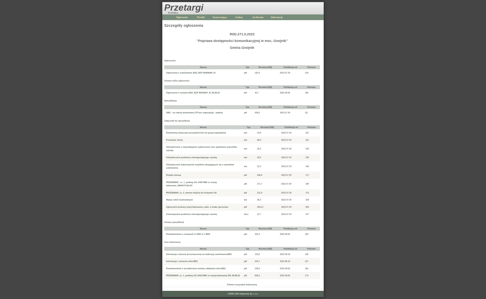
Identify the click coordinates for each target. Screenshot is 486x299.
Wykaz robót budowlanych (179, 200)
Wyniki (201, 17)
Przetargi (183, 7)
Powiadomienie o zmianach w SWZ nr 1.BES (188, 234)
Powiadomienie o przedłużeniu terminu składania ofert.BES (196, 268)
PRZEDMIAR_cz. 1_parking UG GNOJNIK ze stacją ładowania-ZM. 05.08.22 (203, 275)
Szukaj (238, 17)
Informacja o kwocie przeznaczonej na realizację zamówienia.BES (199, 254)
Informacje (277, 17)
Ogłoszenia (182, 17)
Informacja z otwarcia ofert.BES (182, 261)
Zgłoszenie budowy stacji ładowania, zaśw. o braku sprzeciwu (197, 207)
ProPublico (173, 13)
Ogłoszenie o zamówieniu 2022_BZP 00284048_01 (191, 73)
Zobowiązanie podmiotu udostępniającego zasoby (191, 214)
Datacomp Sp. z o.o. (249, 294)
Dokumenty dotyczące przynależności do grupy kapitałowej (196, 133)
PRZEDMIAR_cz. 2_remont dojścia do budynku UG (191, 193)
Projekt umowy (173, 175)
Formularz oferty (174, 140)
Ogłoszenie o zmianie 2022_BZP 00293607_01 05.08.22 (193, 93)
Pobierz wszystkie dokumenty (242, 284)
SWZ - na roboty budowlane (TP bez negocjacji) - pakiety (194, 112)
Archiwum (258, 17)
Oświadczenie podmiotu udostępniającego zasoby (191, 157)
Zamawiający (219, 17)
